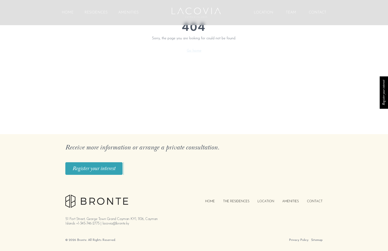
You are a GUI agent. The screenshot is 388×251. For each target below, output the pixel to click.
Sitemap (317, 240)
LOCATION (263, 12)
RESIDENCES (96, 12)
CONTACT (317, 12)
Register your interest (94, 168)
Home (68, 12)
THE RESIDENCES (236, 201)
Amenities (128, 12)
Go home (194, 51)
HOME (210, 201)
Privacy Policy (299, 240)
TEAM (291, 12)
